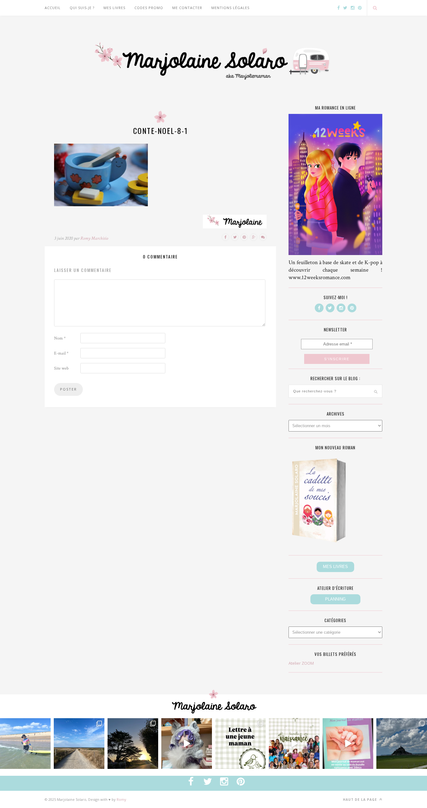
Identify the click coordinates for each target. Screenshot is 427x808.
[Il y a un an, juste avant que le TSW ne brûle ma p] (25, 743)
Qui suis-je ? (82, 7)
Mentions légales (230, 7)
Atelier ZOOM (301, 663)
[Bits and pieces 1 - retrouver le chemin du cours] (79, 743)
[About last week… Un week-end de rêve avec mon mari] (401, 743)
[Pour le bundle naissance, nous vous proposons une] (240, 743)
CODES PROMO (148, 7)
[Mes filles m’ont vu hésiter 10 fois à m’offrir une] (186, 743)
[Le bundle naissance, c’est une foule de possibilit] (294, 743)
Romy (121, 799)
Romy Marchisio (94, 238)
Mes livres (114, 7)
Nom (60, 338)
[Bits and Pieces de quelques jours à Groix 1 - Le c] (133, 743)
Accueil (53, 7)
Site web (61, 368)
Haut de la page (360, 799)
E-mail (61, 353)
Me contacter (187, 7)
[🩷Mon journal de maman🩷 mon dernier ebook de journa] (348, 743)
